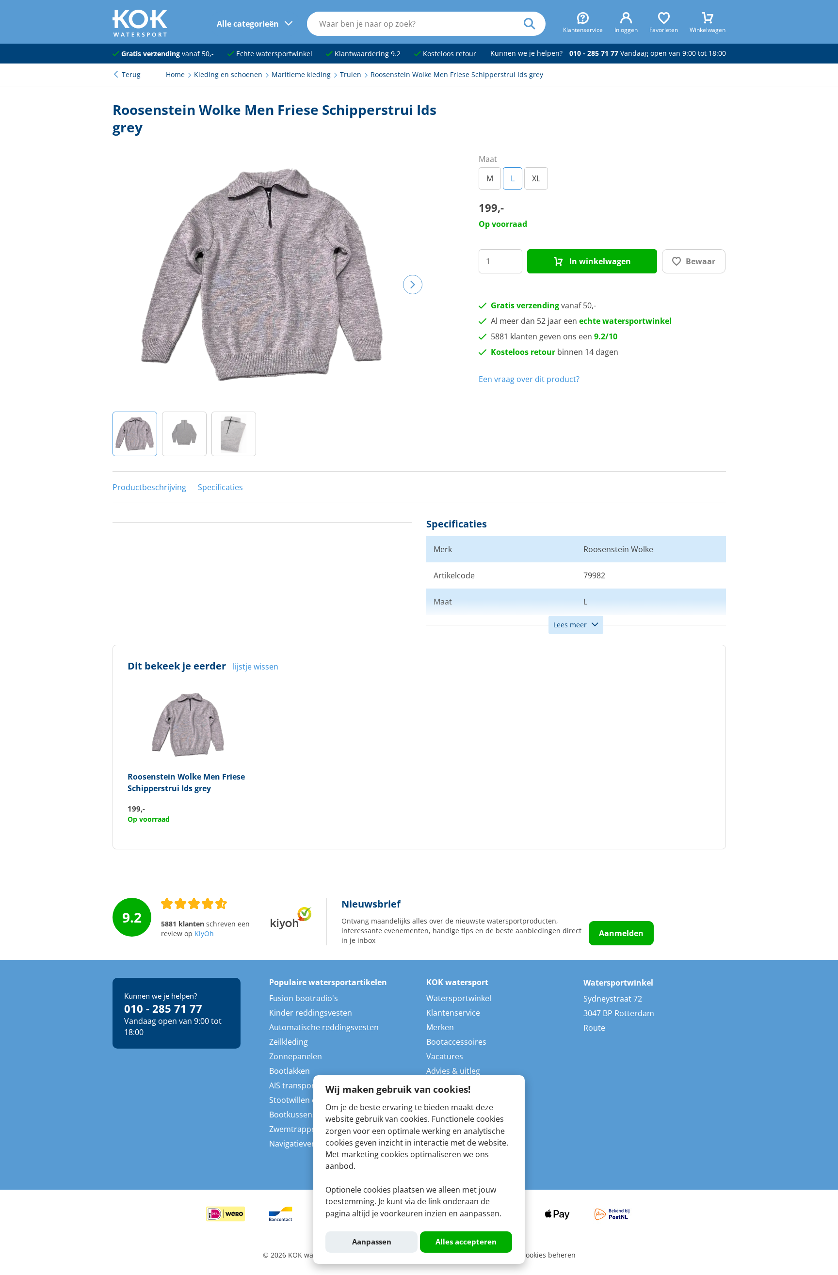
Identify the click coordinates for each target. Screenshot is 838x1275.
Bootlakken (289, 1071)
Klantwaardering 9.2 (367, 53)
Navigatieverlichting (305, 1143)
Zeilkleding (288, 1041)
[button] (135, 434)
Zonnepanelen (295, 1056)
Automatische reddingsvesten (324, 1027)
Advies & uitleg (453, 1071)
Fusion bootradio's (303, 998)
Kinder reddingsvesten (310, 1012)
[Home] (140, 34)
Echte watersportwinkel (273, 53)
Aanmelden (621, 933)
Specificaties (220, 487)
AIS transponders (301, 1085)
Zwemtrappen (295, 1129)
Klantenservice (453, 1012)
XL (536, 178)
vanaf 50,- (167, 53)
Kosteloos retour (448, 53)
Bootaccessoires (456, 1041)
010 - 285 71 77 (593, 53)
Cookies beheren (548, 1255)
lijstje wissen (255, 666)
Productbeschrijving (149, 487)
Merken (440, 1027)
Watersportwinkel (458, 998)
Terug (131, 74)
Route (594, 1027)
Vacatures (444, 1056)
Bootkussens (292, 1114)
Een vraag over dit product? (529, 379)
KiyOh (204, 933)
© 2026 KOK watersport (301, 1255)
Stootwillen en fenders (310, 1100)
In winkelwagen (599, 261)
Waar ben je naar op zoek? (535, 24)
